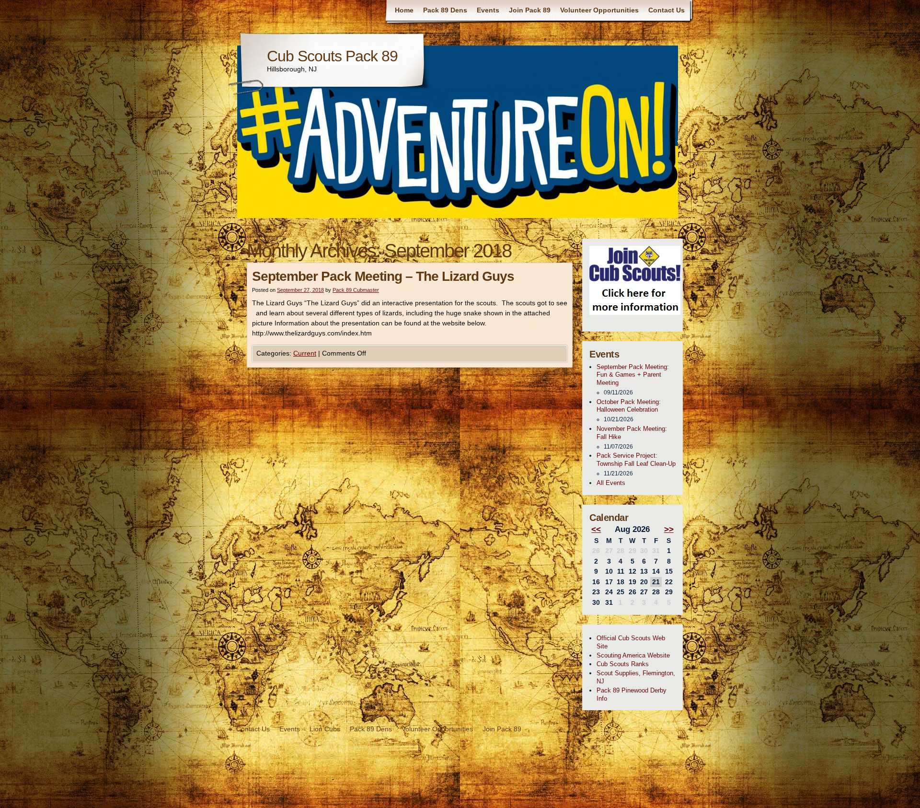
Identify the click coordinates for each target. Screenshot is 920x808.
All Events (611, 482)
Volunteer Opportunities (599, 10)
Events (488, 10)
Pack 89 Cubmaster (356, 290)
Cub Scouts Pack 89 (332, 56)
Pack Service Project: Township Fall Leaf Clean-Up (636, 459)
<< (596, 529)
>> (669, 529)
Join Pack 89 (530, 10)
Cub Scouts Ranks (623, 664)
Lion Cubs (325, 729)
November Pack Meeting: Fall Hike (632, 432)
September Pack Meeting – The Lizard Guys (383, 276)
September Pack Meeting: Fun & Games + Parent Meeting (633, 375)
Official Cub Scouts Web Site (631, 642)
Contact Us (666, 10)
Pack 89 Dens (445, 10)
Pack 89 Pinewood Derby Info (632, 694)
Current (304, 353)
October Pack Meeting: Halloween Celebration (629, 406)
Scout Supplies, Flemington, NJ (636, 677)
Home (404, 10)
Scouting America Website (633, 655)
